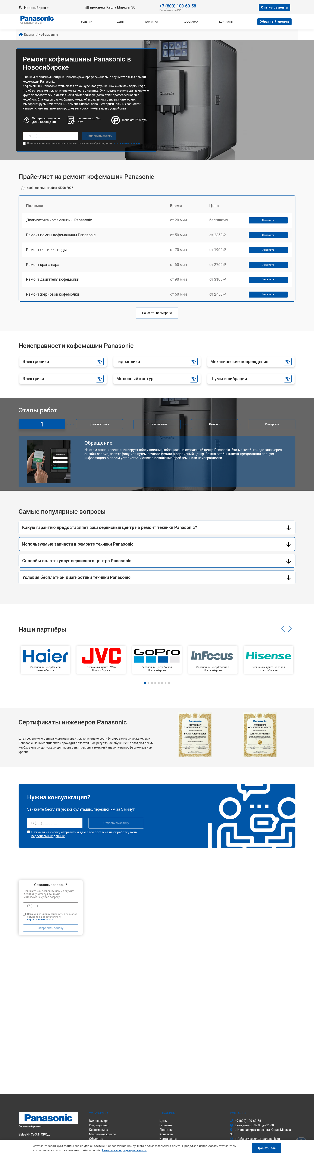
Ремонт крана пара (42, 264)
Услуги (86, 21)
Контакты (226, 21)
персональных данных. (127, 143)
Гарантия (151, 21)
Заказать (268, 220)
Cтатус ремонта (274, 7)
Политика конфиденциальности (124, 1150)
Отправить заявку (99, 136)
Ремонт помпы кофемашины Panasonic (61, 235)
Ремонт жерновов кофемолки (52, 294)
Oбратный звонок (274, 21)
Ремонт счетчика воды (46, 249)
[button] (283, 628)
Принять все (266, 1148)
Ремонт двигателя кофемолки (52, 279)
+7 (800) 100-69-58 (178, 5)
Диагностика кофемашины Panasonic (59, 220)
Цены (120, 21)
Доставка (191, 21)
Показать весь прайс (157, 313)
